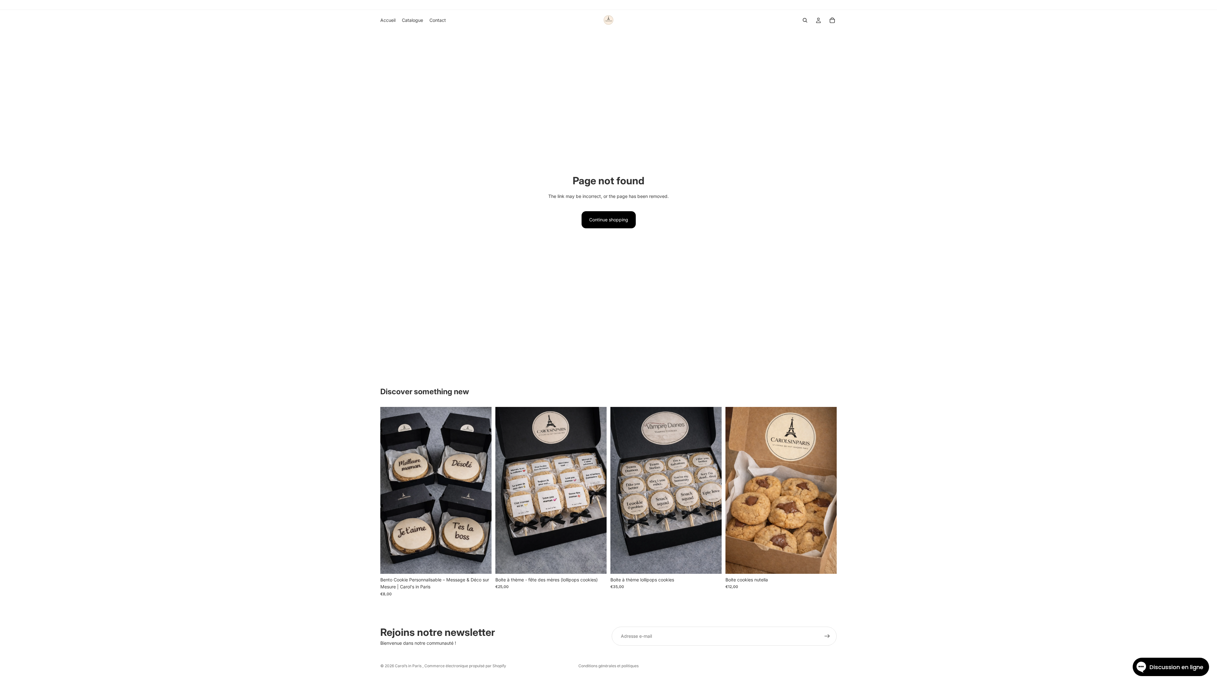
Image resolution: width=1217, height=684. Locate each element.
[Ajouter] (481, 564)
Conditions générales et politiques (608, 665)
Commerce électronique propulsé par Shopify (465, 665)
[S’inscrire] (827, 636)
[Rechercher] (805, 20)
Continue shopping (608, 219)
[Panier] (832, 20)
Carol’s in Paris (408, 665)
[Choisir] (827, 564)
